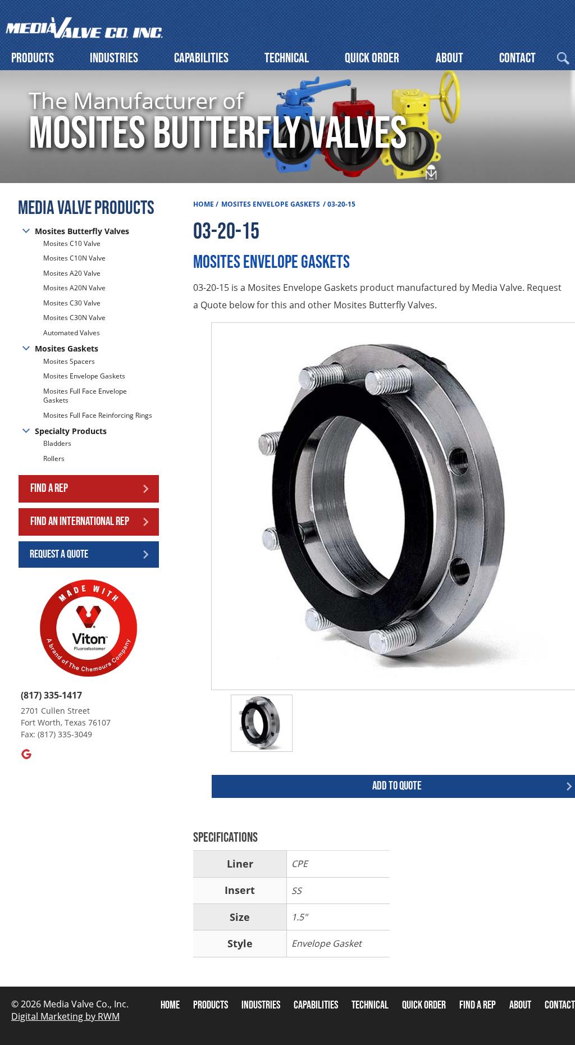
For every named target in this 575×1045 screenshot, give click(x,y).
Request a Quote (59, 554)
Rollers (54, 458)
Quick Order (372, 58)
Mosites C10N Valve (74, 258)
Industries (114, 58)
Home (203, 204)
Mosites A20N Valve (74, 288)
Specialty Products (71, 431)
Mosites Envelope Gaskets (84, 376)
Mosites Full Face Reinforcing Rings (97, 415)
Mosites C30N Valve (74, 317)
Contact (517, 58)
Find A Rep (477, 1005)
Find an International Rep (79, 521)
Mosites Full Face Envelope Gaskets (85, 395)
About (449, 58)
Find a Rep (49, 488)
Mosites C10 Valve (72, 243)
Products (32, 58)
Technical (286, 58)
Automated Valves (71, 332)
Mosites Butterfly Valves (82, 231)
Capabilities (201, 58)
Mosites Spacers (69, 361)
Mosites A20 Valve (72, 273)
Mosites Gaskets (66, 348)
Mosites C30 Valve (72, 303)
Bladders (57, 443)
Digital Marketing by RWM (65, 1016)
